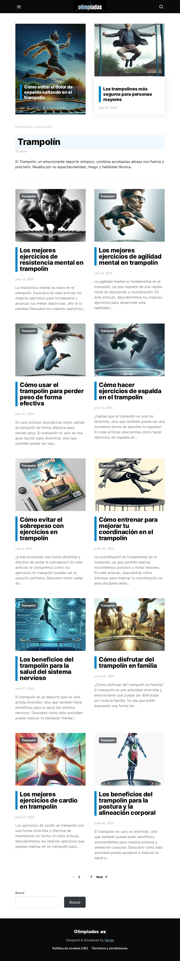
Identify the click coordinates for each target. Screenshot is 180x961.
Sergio (109, 940)
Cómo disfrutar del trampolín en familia (128, 662)
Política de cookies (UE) (70, 948)
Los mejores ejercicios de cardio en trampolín (48, 800)
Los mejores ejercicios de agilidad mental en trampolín (130, 256)
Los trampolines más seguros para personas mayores (127, 94)
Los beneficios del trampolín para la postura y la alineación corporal (127, 803)
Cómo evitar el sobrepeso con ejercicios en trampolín (42, 529)
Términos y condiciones (110, 948)
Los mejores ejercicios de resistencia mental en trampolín (52, 259)
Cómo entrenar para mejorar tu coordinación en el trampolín (128, 529)
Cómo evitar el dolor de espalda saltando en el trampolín (48, 92)
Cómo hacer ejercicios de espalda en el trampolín (130, 391)
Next (99, 877)
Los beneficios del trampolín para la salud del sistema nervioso (47, 669)
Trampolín (29, 196)
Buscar (20, 892)
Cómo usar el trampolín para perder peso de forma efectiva (52, 394)
